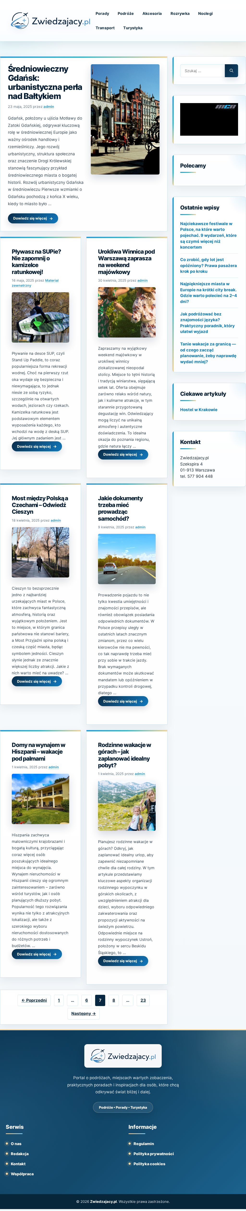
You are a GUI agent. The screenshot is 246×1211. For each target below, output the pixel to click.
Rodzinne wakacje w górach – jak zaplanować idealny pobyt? (124, 755)
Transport (105, 27)
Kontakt (18, 1163)
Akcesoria (152, 13)
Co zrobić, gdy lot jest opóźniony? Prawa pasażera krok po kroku (208, 265)
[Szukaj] (231, 70)
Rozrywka (180, 13)
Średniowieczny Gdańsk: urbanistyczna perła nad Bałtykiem (45, 82)
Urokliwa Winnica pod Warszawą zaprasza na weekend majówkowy (126, 261)
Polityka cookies (149, 1163)
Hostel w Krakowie (198, 409)
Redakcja (20, 1153)
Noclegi (205, 13)
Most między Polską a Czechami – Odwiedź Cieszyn (40, 505)
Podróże (126, 13)
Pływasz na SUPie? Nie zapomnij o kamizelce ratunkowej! (36, 261)
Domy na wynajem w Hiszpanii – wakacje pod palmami (38, 751)
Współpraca (22, 1173)
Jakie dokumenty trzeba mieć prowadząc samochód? (120, 508)
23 (145, 1000)
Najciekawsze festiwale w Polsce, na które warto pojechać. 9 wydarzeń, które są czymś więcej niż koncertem (208, 235)
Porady (102, 13)
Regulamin (144, 1143)
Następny (83, 1013)
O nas (16, 1143)
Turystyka (132, 27)
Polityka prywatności (154, 1153)
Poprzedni (34, 1000)
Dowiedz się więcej (30, 218)
